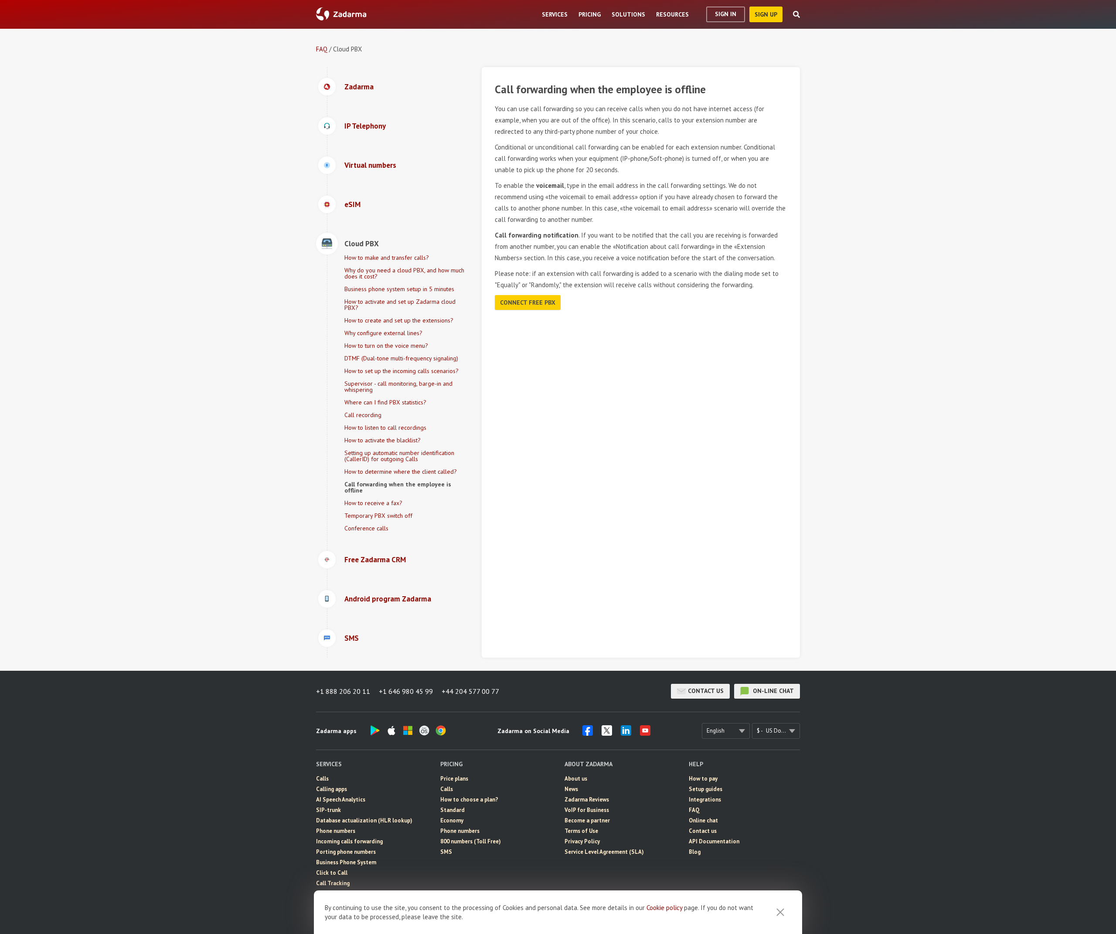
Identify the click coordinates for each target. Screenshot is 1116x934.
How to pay (703, 778)
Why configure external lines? (383, 333)
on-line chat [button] (772, 691)
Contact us (706, 691)
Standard (452, 810)
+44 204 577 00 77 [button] (470, 691)
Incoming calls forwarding (349, 841)
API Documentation (714, 841)
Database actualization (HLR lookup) (364, 820)
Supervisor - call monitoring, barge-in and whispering (398, 387)
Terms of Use (581, 831)
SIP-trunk (328, 810)
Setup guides (705, 789)
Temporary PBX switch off (378, 516)
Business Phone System (346, 862)
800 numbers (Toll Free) (470, 841)
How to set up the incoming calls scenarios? (401, 371)
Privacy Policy (582, 841)
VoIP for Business (587, 810)
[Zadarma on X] (607, 733)
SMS (446, 852)
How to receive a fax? (373, 503)
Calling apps (331, 789)
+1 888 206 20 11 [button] (343, 691)
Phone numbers (335, 831)
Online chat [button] (703, 820)
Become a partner (587, 820)
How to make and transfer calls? (386, 258)
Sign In (725, 14)
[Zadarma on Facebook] (587, 733)
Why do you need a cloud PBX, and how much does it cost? (404, 273)
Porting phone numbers (346, 852)
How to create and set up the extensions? (398, 320)
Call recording (362, 415)
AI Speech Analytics (340, 799)
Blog (695, 852)
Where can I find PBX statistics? (385, 402)
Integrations (705, 799)
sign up (766, 14)
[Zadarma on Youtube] (645, 733)
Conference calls (366, 528)
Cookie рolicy (664, 907)
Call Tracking (333, 883)
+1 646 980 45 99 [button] (406, 691)
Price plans (454, 778)
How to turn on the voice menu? (386, 346)
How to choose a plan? (469, 799)
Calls (322, 778)
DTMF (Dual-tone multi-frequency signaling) (401, 358)
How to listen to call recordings (385, 427)
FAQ (321, 49)
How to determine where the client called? (400, 471)
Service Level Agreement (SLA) (604, 852)
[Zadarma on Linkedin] (626, 733)
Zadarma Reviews (587, 799)
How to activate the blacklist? (382, 440)
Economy (451, 820)
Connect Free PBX (527, 302)
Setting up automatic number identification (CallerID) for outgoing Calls (399, 456)
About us (576, 778)
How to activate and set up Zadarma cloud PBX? (400, 305)
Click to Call (331, 872)
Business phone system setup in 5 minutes (399, 289)
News (571, 789)
